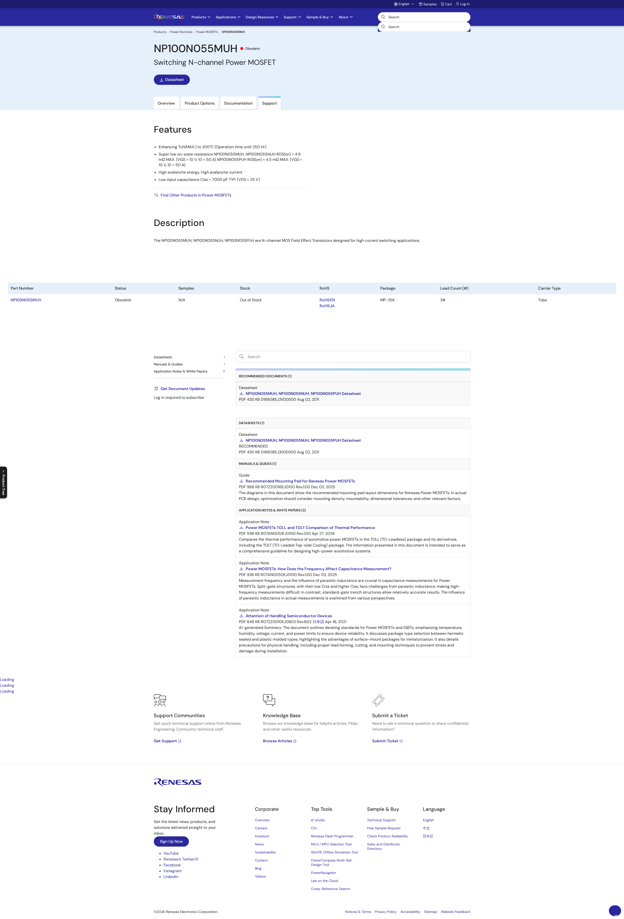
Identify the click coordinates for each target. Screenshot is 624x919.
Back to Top (618, 915)
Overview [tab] (166, 103)
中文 (426, 828)
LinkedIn (171, 876)
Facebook (172, 865)
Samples (430, 4)
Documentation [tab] (238, 103)
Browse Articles (277, 740)
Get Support (165, 740)
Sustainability (265, 852)
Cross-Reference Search (330, 889)
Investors (262, 836)
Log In (464, 4)
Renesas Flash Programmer (332, 836)
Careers (261, 828)
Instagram (173, 870)
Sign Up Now (171, 841)
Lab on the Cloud (324, 881)
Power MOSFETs (207, 32)
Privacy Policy (386, 911)
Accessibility (410, 911)
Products (160, 32)
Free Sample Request (383, 828)
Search (424, 17)
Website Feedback (455, 911)
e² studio (318, 820)
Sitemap (430, 911)
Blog (258, 868)
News (259, 844)
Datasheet (174, 79)
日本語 (428, 836)
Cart (448, 4)
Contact (261, 860)
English (428, 820)
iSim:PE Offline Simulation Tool (334, 852)
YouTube (171, 853)
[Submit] (383, 27)
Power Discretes (181, 32)
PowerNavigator (323, 872)
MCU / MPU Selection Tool (331, 844)
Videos (260, 876)
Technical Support (381, 820)
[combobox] (424, 27)
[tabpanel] (312, 728)
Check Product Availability (387, 836)
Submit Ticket (385, 740)
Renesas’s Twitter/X (181, 859)
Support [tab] (269, 103)
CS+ (314, 828)
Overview (262, 820)
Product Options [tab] (199, 103)
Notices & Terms (358, 911)
